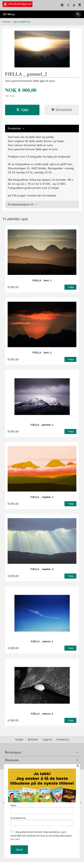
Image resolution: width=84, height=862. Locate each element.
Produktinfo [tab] (14, 128)
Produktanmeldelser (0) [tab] (21, 204)
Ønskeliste (63, 110)
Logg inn (47, 739)
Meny (11, 14)
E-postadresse (18, 818)
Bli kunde (33, 739)
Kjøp (24, 110)
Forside (6, 22)
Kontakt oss (63, 739)
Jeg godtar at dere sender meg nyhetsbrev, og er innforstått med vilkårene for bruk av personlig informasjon (41, 836)
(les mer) (15, 839)
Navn (13, 805)
